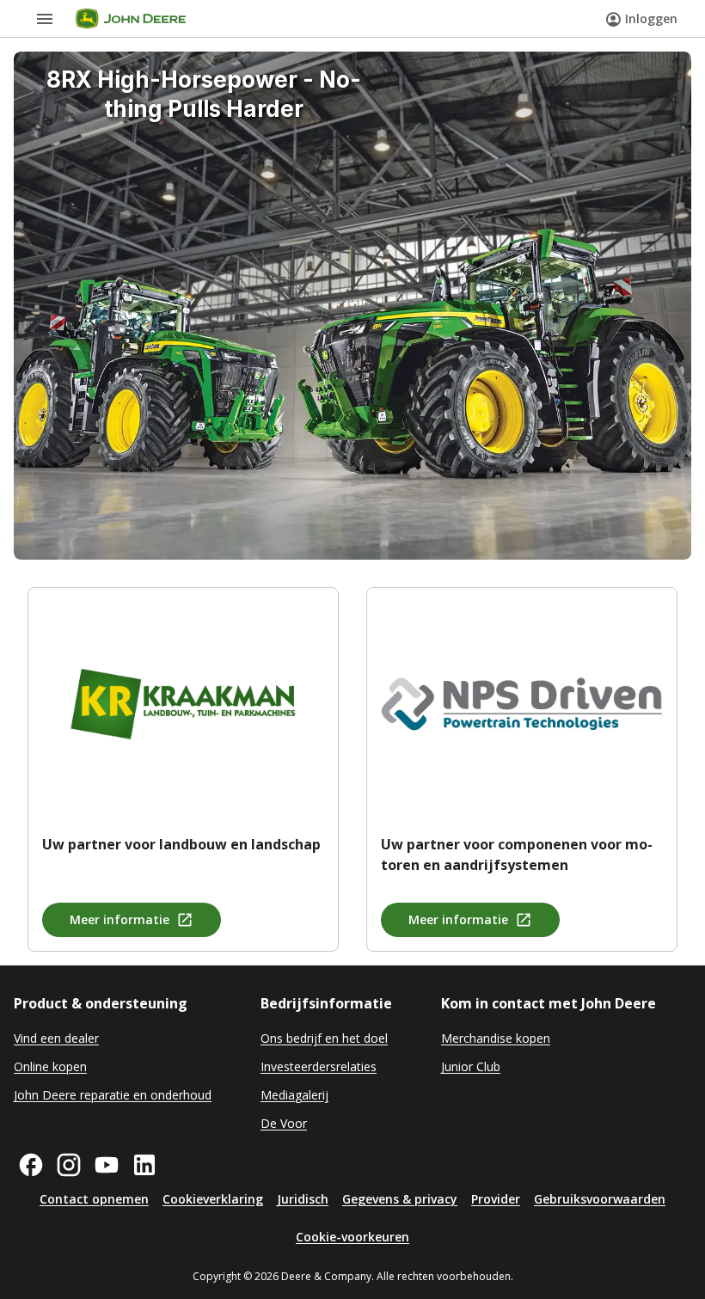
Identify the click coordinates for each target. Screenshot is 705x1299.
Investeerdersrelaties (319, 1066)
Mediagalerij (294, 1095)
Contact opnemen (94, 1199)
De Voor (284, 1123)
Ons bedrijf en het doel (324, 1038)
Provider (495, 1199)
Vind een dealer (56, 1038)
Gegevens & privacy (399, 1199)
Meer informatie (119, 919)
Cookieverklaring (212, 1199)
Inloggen (651, 18)
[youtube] (106, 1165)
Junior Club (470, 1066)
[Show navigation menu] (45, 19)
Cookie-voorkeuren (352, 1237)
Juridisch (302, 1199)
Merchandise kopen (495, 1038)
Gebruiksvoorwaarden (599, 1199)
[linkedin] (144, 1165)
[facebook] (31, 1165)
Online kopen (50, 1066)
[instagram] (69, 1165)
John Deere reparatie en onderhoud (113, 1095)
